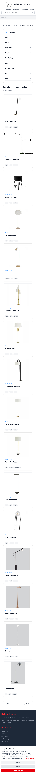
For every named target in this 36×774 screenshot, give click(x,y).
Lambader (16, 25)
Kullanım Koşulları (6, 739)
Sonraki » (28, 703)
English (8, 9)
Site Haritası (4, 736)
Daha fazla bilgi (29, 758)
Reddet (18, 766)
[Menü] (33, 17)
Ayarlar (18, 762)
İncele (18, 107)
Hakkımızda (16, 9)
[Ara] (33, 12)
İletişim (32, 9)
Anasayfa (8, 25)
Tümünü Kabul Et (18, 770)
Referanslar (25, 9)
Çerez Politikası (5, 741)
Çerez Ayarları (5, 744)
